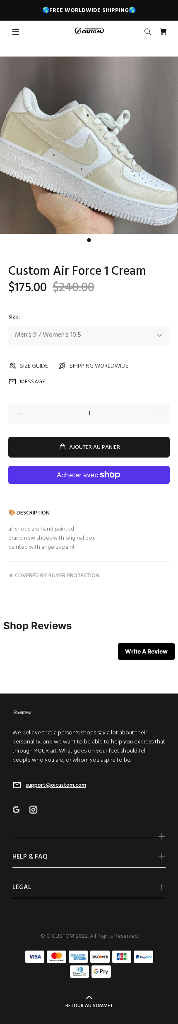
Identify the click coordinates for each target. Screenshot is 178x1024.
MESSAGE (32, 382)
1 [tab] (89, 240)
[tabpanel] (89, 145)
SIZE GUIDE (34, 366)
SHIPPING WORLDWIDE (99, 366)
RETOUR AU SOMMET (89, 1006)
